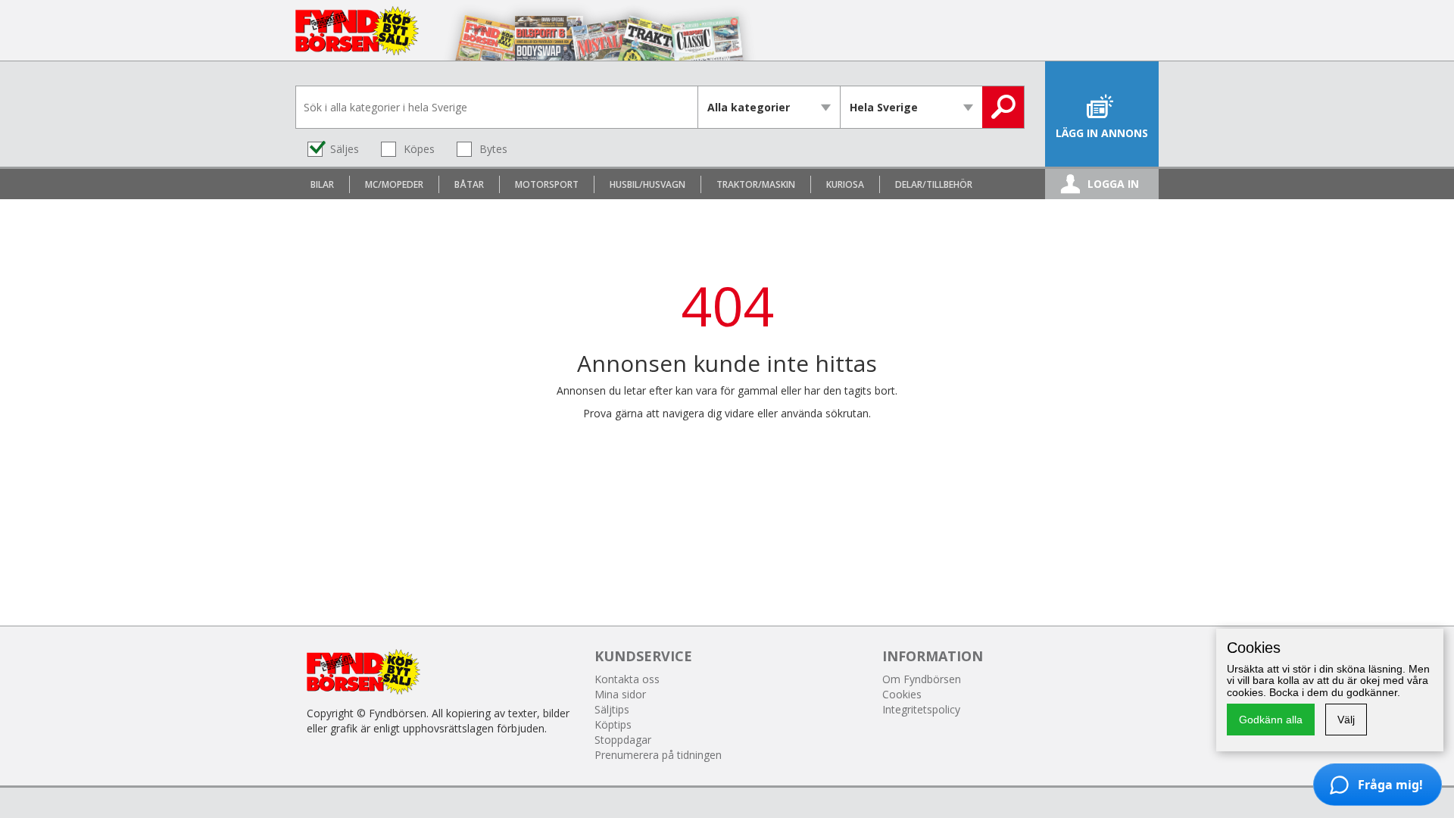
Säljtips (611, 709)
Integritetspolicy (921, 709)
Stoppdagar (622, 739)
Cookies (902, 694)
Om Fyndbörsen (921, 679)
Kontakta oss (627, 679)
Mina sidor (620, 694)
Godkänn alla (1271, 719)
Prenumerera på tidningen (658, 755)
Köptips (613, 724)
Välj (1346, 719)
